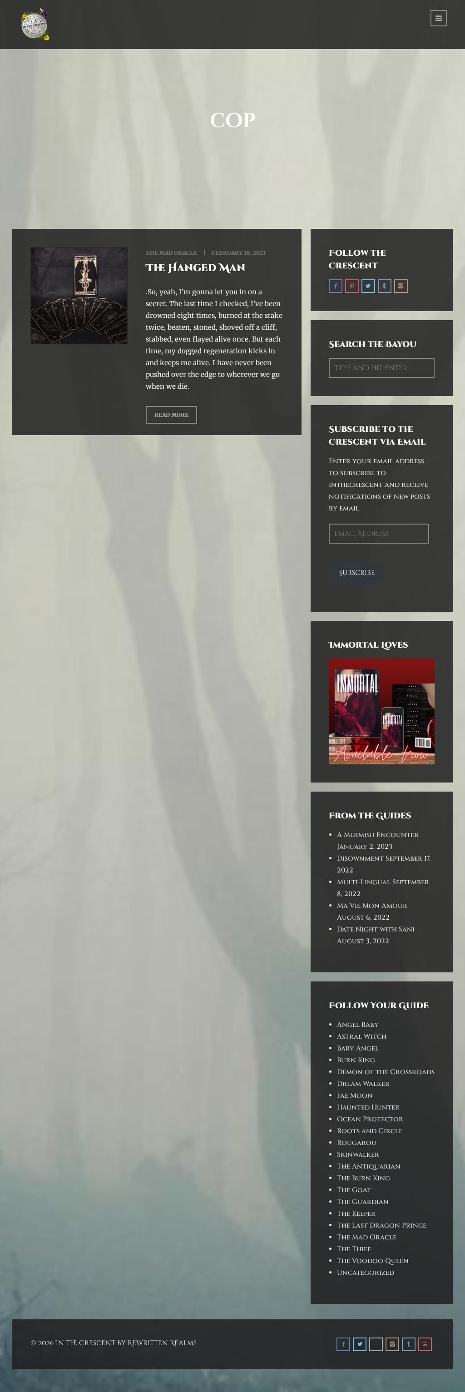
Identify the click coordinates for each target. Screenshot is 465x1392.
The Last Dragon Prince (381, 1225)
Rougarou (356, 1143)
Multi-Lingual (364, 882)
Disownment (360, 858)
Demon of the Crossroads (386, 1072)
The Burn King (363, 1178)
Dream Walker (363, 1084)
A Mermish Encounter (378, 835)
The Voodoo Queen (373, 1261)
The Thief (354, 1249)
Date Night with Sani (376, 929)
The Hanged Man (195, 268)
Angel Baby (358, 1025)
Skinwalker (358, 1154)
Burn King (356, 1060)
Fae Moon (355, 1095)
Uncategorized (365, 1273)
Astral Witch (361, 1036)
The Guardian (363, 1202)
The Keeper (356, 1214)
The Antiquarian (369, 1166)
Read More (171, 414)
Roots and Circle (369, 1131)
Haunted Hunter (368, 1107)
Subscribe (357, 573)
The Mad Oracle (171, 252)
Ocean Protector (370, 1119)
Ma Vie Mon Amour (372, 906)
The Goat (354, 1190)
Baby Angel (358, 1048)
